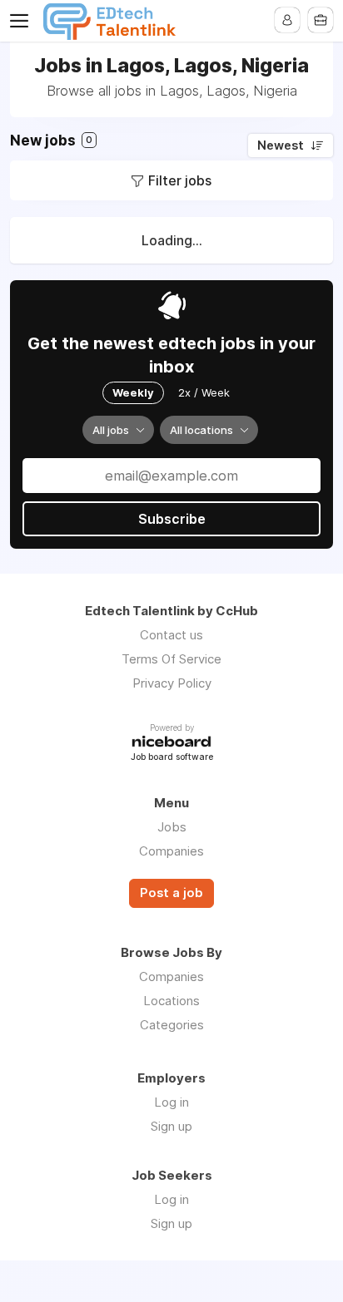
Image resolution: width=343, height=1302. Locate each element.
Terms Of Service (171, 659)
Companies (171, 851)
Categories (172, 1025)
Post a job (171, 892)
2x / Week (204, 392)
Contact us (171, 635)
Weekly (133, 392)
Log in (171, 1102)
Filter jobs (179, 180)
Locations (171, 1001)
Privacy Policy (171, 683)
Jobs (171, 827)
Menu (22, 20)
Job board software (172, 757)
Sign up (171, 1126)
